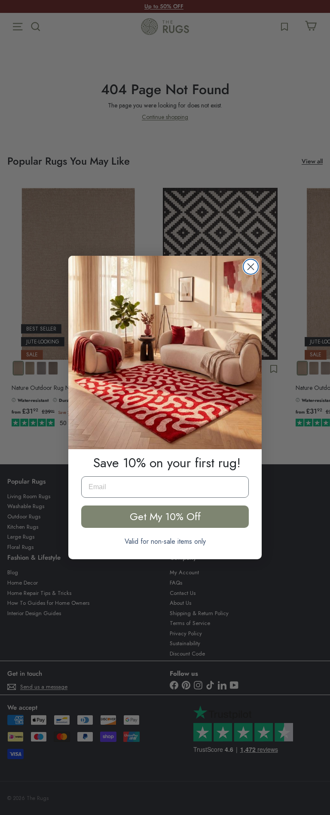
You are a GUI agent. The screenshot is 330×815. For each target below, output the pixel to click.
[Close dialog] (250, 266)
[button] (165, 352)
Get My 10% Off (165, 516)
